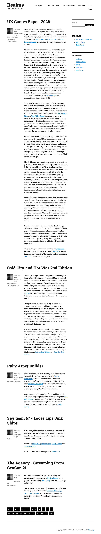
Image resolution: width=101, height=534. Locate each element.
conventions (11, 41)
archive (27, 293)
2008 (42, 39)
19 (29, 513)
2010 (50, 39)
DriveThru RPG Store (84, 39)
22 (42, 513)
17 (21, 513)
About (90, 9)
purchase (79, 70)
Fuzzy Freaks (57, 444)
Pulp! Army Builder (25, 366)
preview (79, 67)
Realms (15, 5)
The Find (27, 256)
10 (39, 509)
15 (13, 513)
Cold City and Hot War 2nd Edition (39, 267)
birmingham (11, 39)
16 (17, 513)
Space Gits (60, 249)
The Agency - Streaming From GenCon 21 (35, 465)
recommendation (13, 285)
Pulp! (90, 5)
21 (37, 513)
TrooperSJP (36, 444)
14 (9, 513)
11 (43, 509)
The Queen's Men (53, 5)
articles (79, 59)
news (14, 283)
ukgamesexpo (12, 37)
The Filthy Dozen (68, 5)
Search (74, 22)
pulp (14, 381)
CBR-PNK (55, 251)
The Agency (39, 5)
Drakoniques (46, 444)
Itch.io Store (80, 42)
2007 (37, 39)
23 (46, 513)
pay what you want (35, 384)
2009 (46, 39)
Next (51, 513)
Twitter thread (52, 478)
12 (47, 509)
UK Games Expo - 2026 (28, 21)
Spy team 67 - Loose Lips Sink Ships (35, 420)
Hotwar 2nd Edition (42, 352)
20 (33, 513)
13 (51, 509)
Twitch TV (56, 452)
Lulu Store (80, 45)
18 (25, 513)
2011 (54, 39)
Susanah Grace (30, 446)
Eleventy (91, 530)
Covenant (81, 5)
